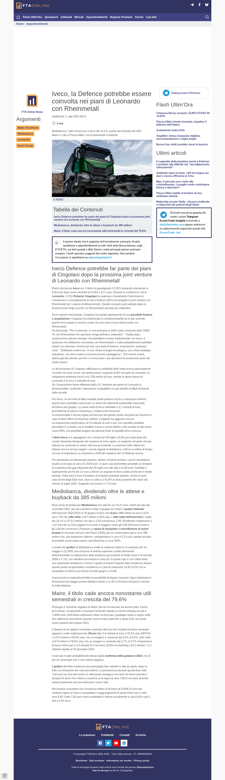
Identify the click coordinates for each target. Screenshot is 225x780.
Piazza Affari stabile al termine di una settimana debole (179, 194)
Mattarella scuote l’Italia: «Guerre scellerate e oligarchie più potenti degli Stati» (183, 203)
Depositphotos (145, 767)
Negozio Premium (121, 17)
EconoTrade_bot (170, 232)
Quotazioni (51, 17)
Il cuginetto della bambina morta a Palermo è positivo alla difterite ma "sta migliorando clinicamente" (182, 164)
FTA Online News (32, 112)
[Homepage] (32, 6)
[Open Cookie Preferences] (4, 776)
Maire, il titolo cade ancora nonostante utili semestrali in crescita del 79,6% (100, 230)
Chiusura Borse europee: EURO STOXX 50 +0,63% (183, 114)
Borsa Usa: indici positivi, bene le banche (182, 144)
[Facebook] (100, 743)
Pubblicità (107, 735)
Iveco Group (25, 145)
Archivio (140, 735)
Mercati (79, 17)
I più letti (151, 17)
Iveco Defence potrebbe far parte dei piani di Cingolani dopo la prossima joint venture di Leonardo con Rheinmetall (102, 218)
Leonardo (24, 139)
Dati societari (96, 760)
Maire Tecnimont (28, 127)
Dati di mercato (100, 770)
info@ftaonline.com (172, 224)
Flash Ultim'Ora (32, 17)
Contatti (124, 735)
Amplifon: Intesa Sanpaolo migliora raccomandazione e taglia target (178, 137)
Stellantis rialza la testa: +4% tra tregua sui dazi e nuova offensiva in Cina (182, 174)
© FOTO (58, 199)
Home (20, 23)
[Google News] (124, 743)
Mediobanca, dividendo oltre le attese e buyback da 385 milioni (93, 225)
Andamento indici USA (170, 130)
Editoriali (66, 17)
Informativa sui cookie (118, 760)
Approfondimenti (96, 17)
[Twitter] (108, 743)
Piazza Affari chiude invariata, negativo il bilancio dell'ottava (181, 123)
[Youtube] (116, 743)
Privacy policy (141, 760)
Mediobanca (25, 133)
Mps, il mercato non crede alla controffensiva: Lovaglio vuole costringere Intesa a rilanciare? (182, 184)
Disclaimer (81, 760)
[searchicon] (207, 17)
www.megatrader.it (100, 257)
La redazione (87, 735)
